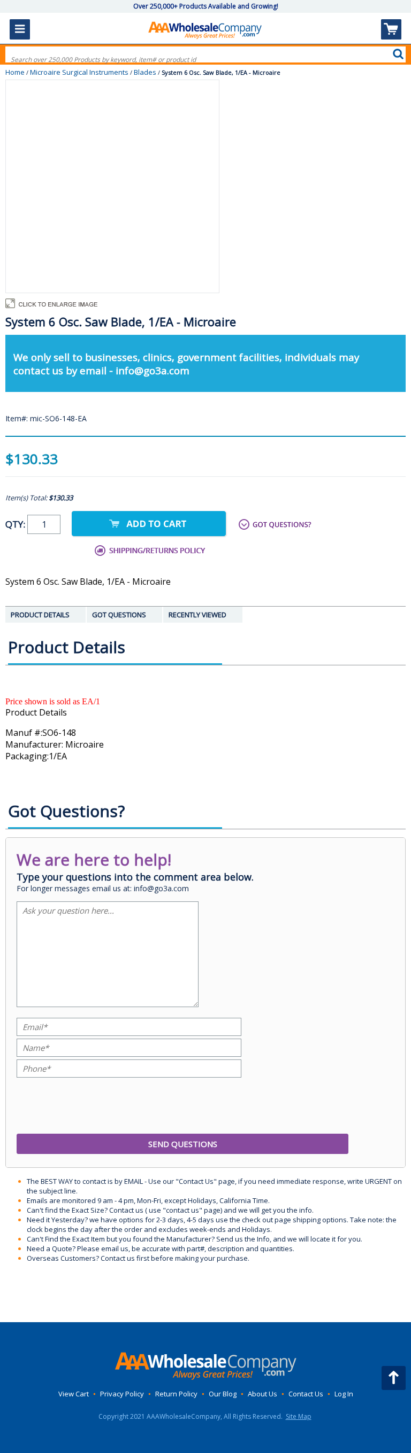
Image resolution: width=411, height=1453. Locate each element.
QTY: (16, 524)
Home (15, 72)
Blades (145, 72)
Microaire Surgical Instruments (79, 72)
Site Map (298, 1416)
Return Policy (176, 1394)
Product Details (36, 712)
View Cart (73, 1394)
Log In (343, 1394)
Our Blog (223, 1394)
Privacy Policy (122, 1394)
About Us (262, 1394)
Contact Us (305, 1394)
